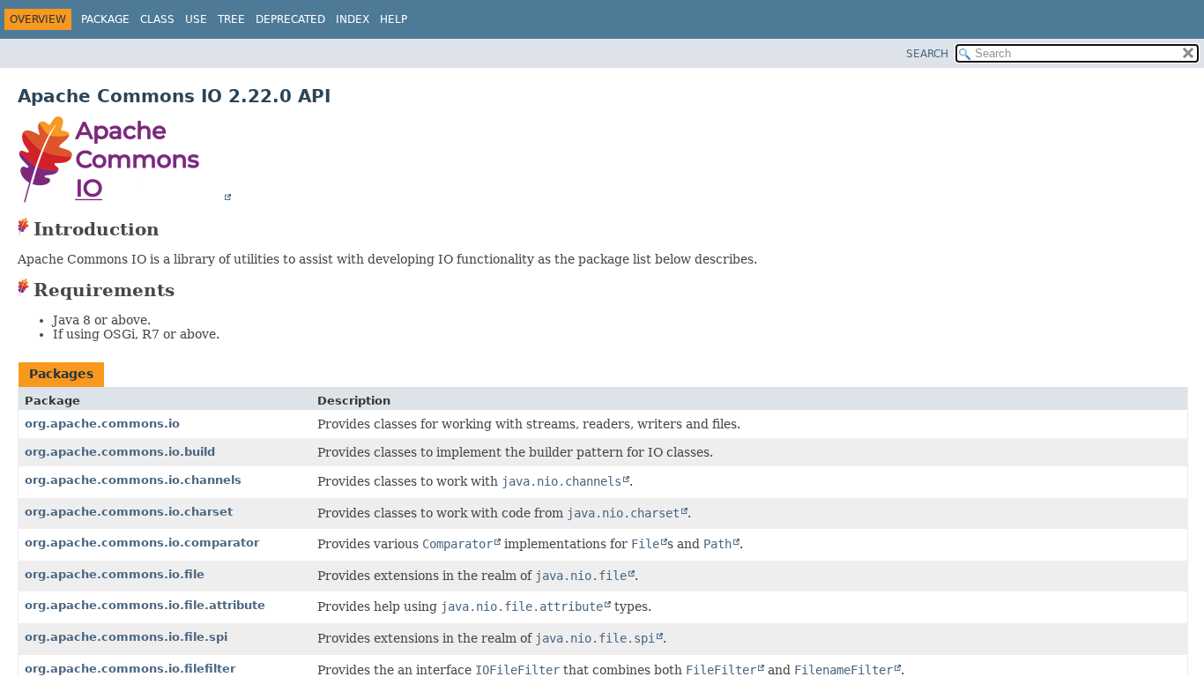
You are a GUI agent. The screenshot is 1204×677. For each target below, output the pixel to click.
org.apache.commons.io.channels (133, 480)
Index (352, 19)
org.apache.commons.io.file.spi (126, 637)
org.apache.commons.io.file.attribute (145, 605)
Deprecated (290, 19)
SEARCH (927, 54)
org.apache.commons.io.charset (129, 511)
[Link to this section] (174, 229)
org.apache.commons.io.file (114, 574)
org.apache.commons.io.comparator (142, 542)
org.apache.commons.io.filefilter (130, 668)
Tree (231, 19)
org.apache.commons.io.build (120, 451)
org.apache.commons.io (102, 423)
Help (393, 19)
